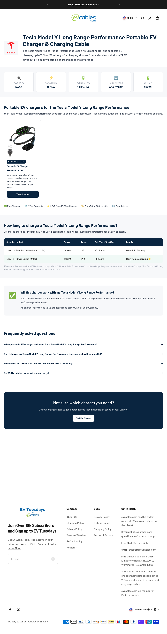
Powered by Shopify (38, 621)
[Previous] (47, 4)
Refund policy (74, 541)
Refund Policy (102, 522)
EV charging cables (142, 520)
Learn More (14, 547)
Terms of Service (76, 535)
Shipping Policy (75, 522)
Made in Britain (129, 594)
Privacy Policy (74, 529)
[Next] (119, 4)
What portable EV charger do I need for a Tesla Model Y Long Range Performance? (50, 344)
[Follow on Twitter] (18, 609)
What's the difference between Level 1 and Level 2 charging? (38, 363)
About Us (72, 516)
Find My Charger (83, 418)
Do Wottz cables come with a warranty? (26, 373)
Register (71, 547)
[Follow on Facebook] (10, 609)
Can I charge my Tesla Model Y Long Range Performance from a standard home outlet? (53, 353)
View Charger (22, 194)
